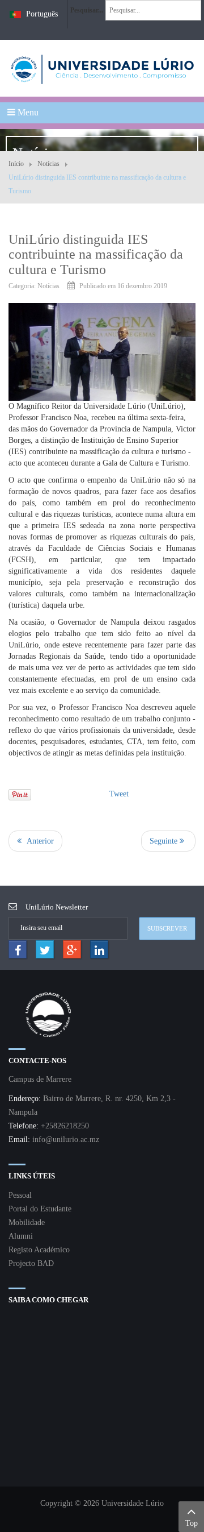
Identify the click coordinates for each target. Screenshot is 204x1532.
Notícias (48, 164)
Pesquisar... (86, 10)
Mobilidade (26, 1222)
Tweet (119, 794)
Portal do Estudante (39, 1209)
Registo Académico (39, 1249)
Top (191, 1523)
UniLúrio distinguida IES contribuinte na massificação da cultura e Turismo (95, 254)
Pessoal (20, 1195)
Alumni (20, 1236)
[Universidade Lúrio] (102, 68)
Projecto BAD (31, 1263)
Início (16, 164)
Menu (27, 112)
